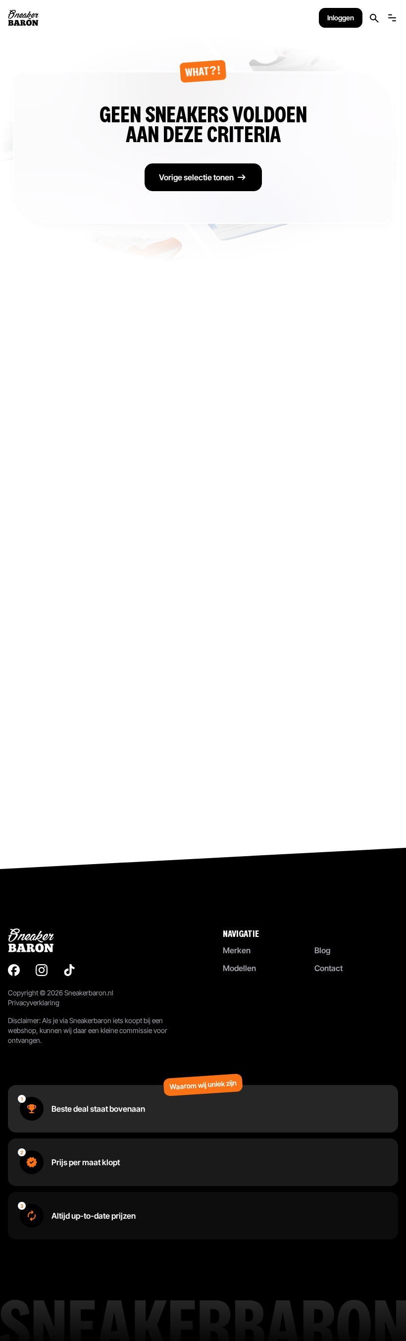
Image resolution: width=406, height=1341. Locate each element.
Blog (322, 950)
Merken (237, 950)
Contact (328, 968)
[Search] (374, 18)
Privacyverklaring (33, 1002)
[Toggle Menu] (392, 17)
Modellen (239, 968)
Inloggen (340, 17)
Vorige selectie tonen (196, 177)
